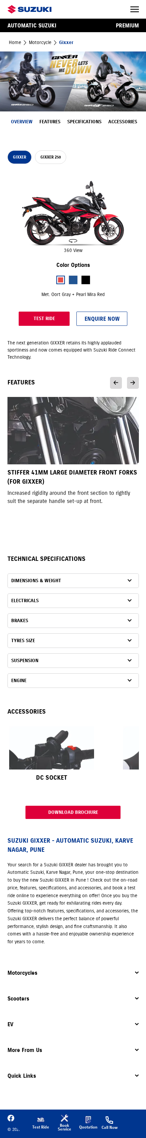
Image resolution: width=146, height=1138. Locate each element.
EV (10, 1024)
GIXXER (19, 157)
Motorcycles (22, 972)
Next (133, 383)
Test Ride (44, 318)
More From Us (24, 1050)
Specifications (84, 122)
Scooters (18, 998)
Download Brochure (73, 812)
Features (49, 122)
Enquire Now (102, 318)
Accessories (122, 122)
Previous (116, 383)
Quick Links (21, 1075)
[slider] (73, 214)
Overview (22, 122)
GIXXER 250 (50, 157)
